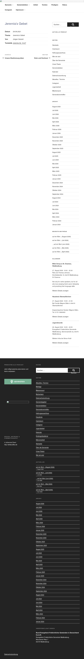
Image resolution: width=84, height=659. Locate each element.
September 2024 (57, 194)
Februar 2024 (56, 221)
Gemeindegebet (41, 402)
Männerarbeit (40, 440)
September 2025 (57, 148)
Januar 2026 (56, 133)
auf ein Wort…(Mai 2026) (60, 248)
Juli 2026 (55, 110)
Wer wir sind (56, 56)
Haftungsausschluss (58, 53)
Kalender (55, 72)
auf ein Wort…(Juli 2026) (60, 240)
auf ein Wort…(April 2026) (60, 252)
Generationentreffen (58, 95)
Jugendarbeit (56, 87)
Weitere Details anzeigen (60, 291)
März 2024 (55, 217)
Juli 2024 (55, 202)
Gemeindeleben (22, 5)
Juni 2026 (55, 114)
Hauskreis (39, 417)
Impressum (20, 10)
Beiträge (38, 387)
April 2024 (55, 213)
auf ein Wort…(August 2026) (61, 236)
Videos (64, 5)
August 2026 (56, 107)
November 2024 (57, 186)
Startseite (8, 5)
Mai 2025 (55, 164)
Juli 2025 (55, 156)
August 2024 (56, 198)
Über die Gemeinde (58, 60)
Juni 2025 (55, 160)
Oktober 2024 (56, 190)
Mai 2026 (55, 118)
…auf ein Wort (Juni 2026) (60, 244)
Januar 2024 (56, 224)
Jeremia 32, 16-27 (19, 43)
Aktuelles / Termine (58, 79)
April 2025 (55, 167)
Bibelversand (56, 91)
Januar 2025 (56, 179)
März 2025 (55, 171)
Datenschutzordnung (59, 75)
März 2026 (55, 126)
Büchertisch (40, 394)
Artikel (35, 5)
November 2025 (57, 141)
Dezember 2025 (57, 137)
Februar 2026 (56, 129)
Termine (44, 5)
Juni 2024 (55, 205)
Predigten (54, 5)
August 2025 (56, 152)
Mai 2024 (55, 209)
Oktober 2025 (56, 145)
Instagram (8, 10)
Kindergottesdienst (42, 436)
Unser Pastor (56, 64)
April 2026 (55, 122)
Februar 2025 (56, 175)
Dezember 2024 (57, 183)
